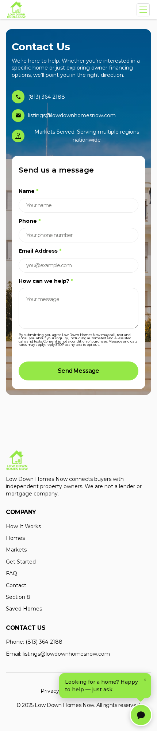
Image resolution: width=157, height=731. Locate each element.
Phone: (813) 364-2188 (34, 642)
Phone (30, 221)
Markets (16, 549)
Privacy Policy (58, 691)
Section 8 (18, 597)
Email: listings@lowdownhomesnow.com (58, 654)
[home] (16, 9)
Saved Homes (24, 608)
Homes (15, 538)
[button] (143, 9)
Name (28, 191)
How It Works (23, 526)
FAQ (11, 573)
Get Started (21, 561)
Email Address (40, 251)
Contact (16, 585)
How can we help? (46, 281)
